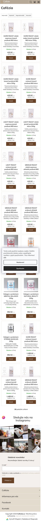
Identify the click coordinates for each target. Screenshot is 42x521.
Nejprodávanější (20, 15)
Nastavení (20, 262)
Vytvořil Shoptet (15, 519)
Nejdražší (11, 15)
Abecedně (28, 15)
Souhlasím (20, 268)
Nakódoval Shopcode (30, 519)
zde (5, 257)
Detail (11, 58)
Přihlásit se (8, 480)
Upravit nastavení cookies (25, 516)
